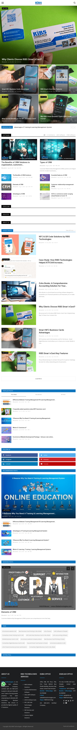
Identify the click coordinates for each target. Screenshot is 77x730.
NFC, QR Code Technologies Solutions (28, 705)
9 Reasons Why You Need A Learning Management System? (33, 127)
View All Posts (70, 230)
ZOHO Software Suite (30, 700)
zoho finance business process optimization (14, 647)
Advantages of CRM (19, 194)
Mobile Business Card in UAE (10, 639)
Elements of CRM (18, 184)
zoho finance (47, 631)
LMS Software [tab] (60, 135)
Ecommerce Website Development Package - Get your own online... (33, 437)
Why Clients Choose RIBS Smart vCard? (57, 306)
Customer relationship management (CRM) (62, 185)
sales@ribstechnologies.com (48, 697)
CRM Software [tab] (71, 135)
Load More (38, 379)
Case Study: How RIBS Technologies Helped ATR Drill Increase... (55, 261)
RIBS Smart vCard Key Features (53, 353)
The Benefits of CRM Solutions (22, 175)
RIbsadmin (4, 62)
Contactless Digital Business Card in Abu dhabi (42, 647)
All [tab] (44, 135)
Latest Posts (7, 230)
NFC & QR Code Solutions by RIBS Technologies (54, 237)
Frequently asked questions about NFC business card (29, 409)
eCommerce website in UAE (57, 643)
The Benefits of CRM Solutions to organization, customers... (15, 163)
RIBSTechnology (48, 700)
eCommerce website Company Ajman (31, 639)
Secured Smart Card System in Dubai (37, 643)
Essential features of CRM (59, 175)
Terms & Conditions (68, 726)
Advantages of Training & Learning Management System (30, 531)
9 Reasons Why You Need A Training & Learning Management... (32, 418)
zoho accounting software (60, 635)
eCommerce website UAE (9, 631)
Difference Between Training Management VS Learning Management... (34, 400)
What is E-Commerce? (19, 427)
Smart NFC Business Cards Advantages (51, 331)
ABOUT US (6, 222)
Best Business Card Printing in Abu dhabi (30, 631)
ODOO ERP (6, 206)
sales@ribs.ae (67, 695)
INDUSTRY (6, 214)
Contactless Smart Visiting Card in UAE (13, 635)
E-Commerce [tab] (51, 135)
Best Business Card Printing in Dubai (54, 639)
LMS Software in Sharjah (60, 631)
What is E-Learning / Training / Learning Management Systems (32, 549)
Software (6, 135)
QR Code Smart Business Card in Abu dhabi (38, 635)
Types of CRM (46, 162)
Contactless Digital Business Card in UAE (13, 643)
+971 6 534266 (70, 688)
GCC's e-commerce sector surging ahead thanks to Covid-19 (62, 195)
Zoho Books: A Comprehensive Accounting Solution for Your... (53, 284)
